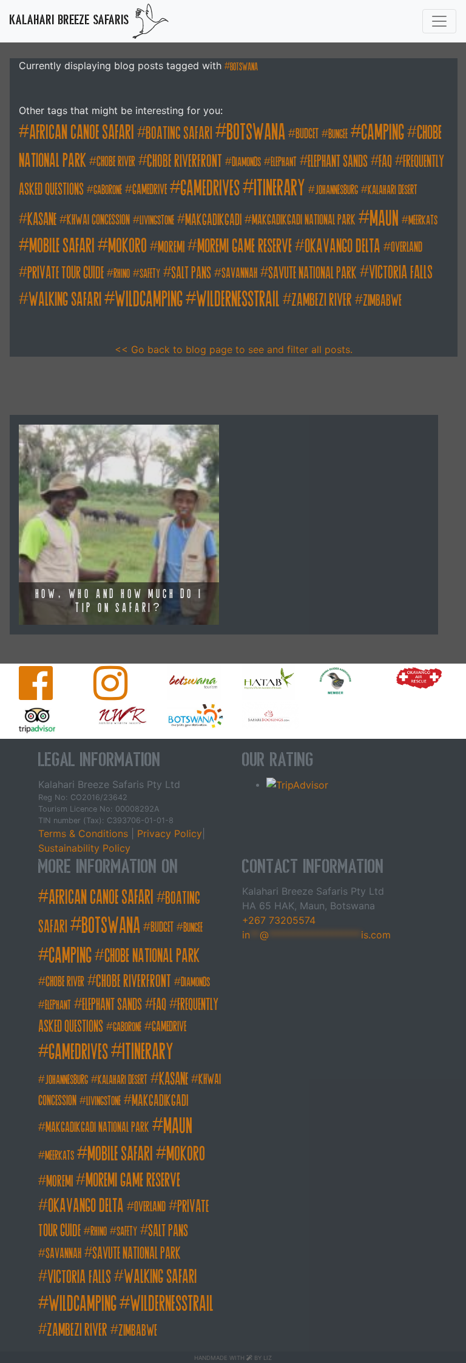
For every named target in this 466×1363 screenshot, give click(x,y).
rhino (121, 274)
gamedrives (210, 188)
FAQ (385, 161)
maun (384, 218)
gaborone (107, 190)
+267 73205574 (279, 920)
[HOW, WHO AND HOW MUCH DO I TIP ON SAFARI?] (119, 524)
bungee (338, 134)
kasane (41, 219)
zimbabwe (382, 300)
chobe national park (152, 956)
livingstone (157, 220)
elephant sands (338, 161)
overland (406, 247)
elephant (284, 162)
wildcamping (149, 299)
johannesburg (336, 190)
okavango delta (342, 246)
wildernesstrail (238, 299)
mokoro (127, 246)
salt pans (191, 273)
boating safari (179, 133)
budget (307, 134)
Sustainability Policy (84, 848)
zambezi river (321, 300)
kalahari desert (392, 190)
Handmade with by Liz (233, 1358)
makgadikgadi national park (304, 220)
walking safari (65, 300)
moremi (171, 247)
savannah (239, 273)
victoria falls (401, 272)
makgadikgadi (213, 220)
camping (382, 132)
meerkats (422, 220)
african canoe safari (81, 132)
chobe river (115, 161)
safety (150, 274)
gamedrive (149, 189)
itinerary (279, 188)
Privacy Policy (168, 833)
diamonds (246, 162)
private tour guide (65, 273)
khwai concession (98, 220)
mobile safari (62, 246)
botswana (244, 66)
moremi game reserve (244, 246)
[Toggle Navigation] (439, 21)
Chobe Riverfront (184, 161)
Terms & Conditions (84, 833)
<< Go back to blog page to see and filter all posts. (234, 349)
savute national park (312, 273)
